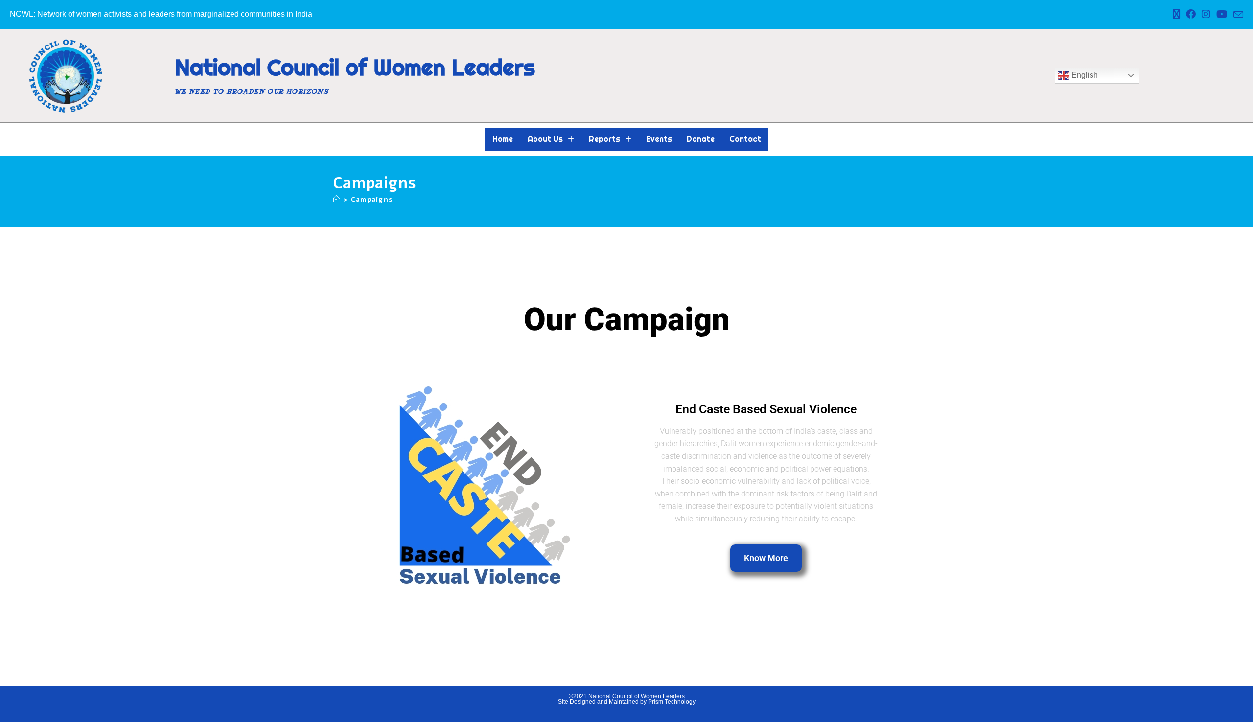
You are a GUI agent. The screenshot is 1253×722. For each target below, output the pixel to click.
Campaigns (372, 199)
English (1083, 75)
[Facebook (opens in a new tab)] (1191, 14)
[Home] (336, 199)
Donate (701, 139)
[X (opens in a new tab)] (1176, 14)
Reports (604, 139)
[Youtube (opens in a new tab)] (1221, 14)
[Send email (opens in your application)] (1236, 14)
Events (659, 139)
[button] (550, 139)
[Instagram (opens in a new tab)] (1206, 14)
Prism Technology (672, 702)
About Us (545, 139)
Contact (745, 139)
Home (502, 139)
